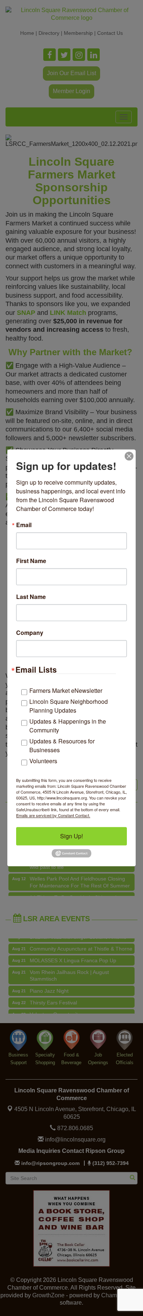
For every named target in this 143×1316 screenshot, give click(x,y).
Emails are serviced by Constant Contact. (53, 815)
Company (29, 633)
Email (24, 525)
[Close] (129, 456)
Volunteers (43, 761)
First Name (31, 561)
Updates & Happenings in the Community (67, 725)
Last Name (31, 597)
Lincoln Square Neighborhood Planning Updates (68, 705)
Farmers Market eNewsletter (65, 690)
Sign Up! (71, 836)
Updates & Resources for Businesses (62, 745)
